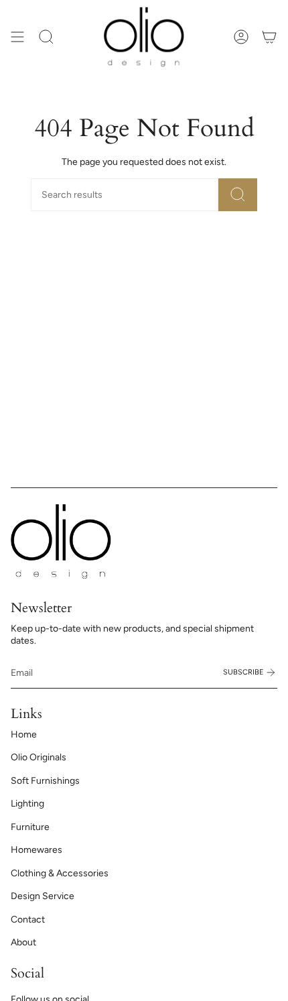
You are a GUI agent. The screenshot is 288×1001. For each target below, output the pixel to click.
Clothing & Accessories (60, 873)
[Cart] (269, 37)
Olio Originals (38, 757)
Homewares (36, 850)
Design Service (42, 896)
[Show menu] (17, 37)
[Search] (237, 194)
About (23, 942)
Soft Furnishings (45, 780)
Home (24, 734)
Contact (28, 919)
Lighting (27, 803)
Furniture (30, 827)
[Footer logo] (61, 541)
